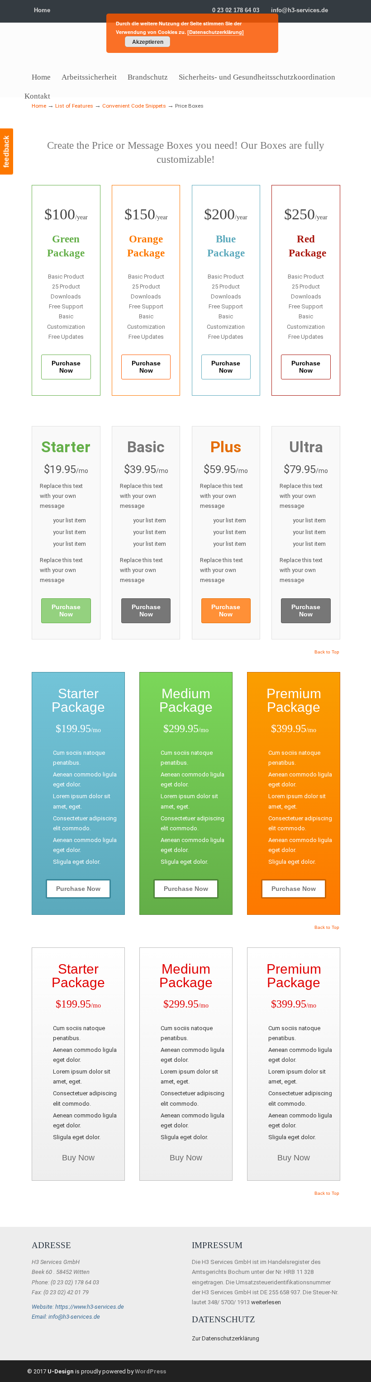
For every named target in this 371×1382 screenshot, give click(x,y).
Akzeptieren (147, 42)
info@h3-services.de (299, 10)
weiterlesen (266, 1302)
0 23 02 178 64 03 (235, 10)
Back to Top (326, 652)
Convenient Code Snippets (134, 106)
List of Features (74, 106)
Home (42, 10)
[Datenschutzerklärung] (215, 31)
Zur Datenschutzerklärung (225, 1338)
